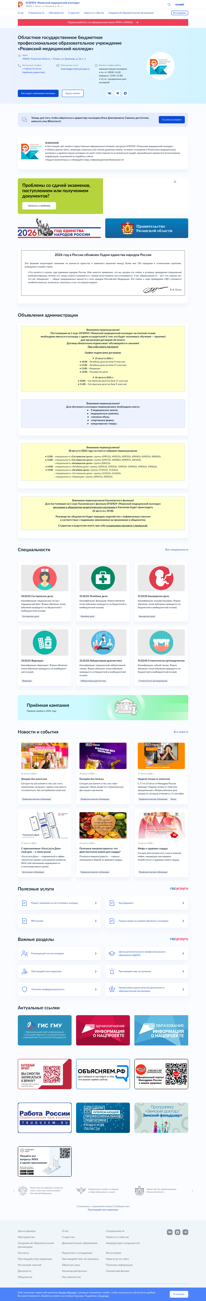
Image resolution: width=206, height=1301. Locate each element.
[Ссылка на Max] (125, 93)
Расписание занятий (29, 1265)
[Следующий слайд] (192, 1190)
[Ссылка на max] (177, 1232)
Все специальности (176, 550)
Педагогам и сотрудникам (77, 1253)
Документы (24, 1271)
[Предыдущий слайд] (14, 1190)
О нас (21, 13)
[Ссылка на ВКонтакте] (170, 1232)
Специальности (36, 13)
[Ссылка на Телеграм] (118, 93)
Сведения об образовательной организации (131, 13)
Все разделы (179, 13)
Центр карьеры (27, 1231)
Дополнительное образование (80, 1243)
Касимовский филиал (74, 1271)
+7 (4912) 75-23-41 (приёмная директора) (33, 70)
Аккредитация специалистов (123, 1243)
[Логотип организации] (20, 4)
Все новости (181, 732)
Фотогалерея (113, 1253)
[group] (45, 1030)
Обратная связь (71, 1265)
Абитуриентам (56, 13)
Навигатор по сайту (117, 1259)
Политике (104, 1296)
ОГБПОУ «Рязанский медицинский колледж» (53, 3)
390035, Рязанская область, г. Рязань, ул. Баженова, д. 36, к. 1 (54, 59)
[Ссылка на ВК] (110, 93)
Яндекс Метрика (67, 1292)
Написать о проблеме (39, 206)
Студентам (73, 13)
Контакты (23, 1253)
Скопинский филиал (117, 1271)
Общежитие (25, 1277)
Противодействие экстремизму (80, 1259)
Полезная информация (119, 1265)
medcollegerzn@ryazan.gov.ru (75, 69)
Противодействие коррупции (103, 1210)
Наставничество (71, 1277)
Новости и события (94, 13)
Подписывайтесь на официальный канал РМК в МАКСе (100, 22)
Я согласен (179, 1294)
